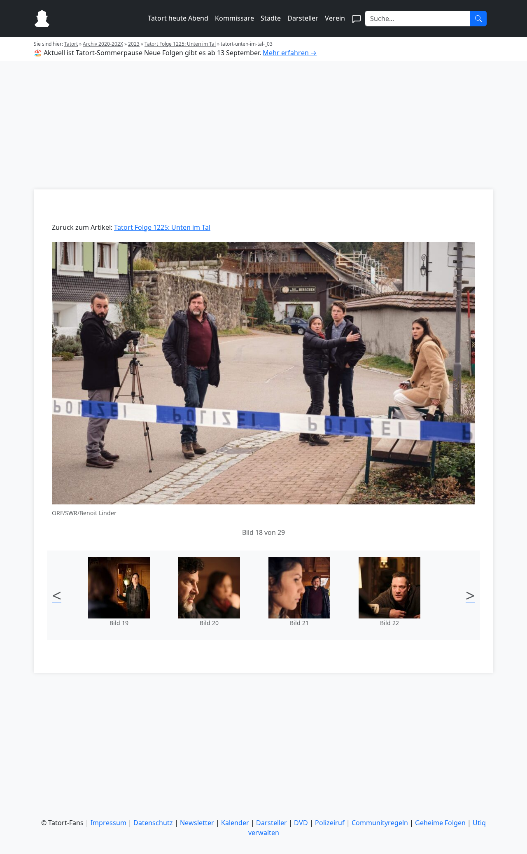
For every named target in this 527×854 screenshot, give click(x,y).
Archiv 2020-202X (103, 43)
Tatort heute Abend (178, 18)
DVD (301, 822)
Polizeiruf (330, 822)
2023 (134, 43)
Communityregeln (380, 822)
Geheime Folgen (440, 822)
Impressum (108, 822)
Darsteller (302, 18)
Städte (271, 18)
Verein (335, 18)
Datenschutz (153, 822)
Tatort (71, 43)
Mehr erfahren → (290, 52)
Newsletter (197, 822)
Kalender (235, 822)
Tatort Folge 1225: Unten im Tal (180, 43)
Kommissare (234, 18)
